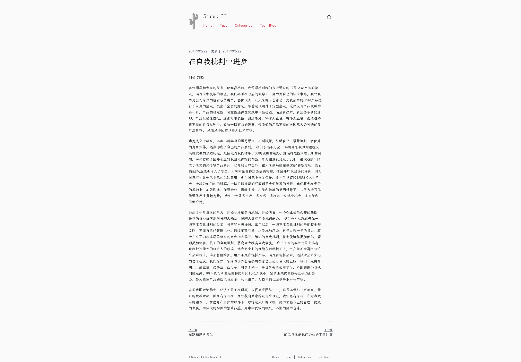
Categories (243, 25)
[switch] (329, 16)
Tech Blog (268, 25)
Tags (223, 25)
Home (207, 25)
